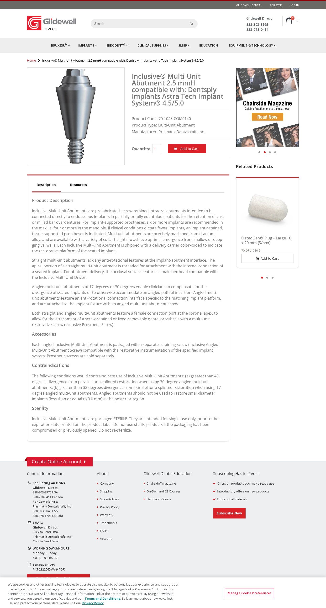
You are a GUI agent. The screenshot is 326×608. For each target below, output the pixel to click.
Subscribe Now (229, 513)
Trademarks (108, 523)
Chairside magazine (161, 483)
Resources (78, 184)
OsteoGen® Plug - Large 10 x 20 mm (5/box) (266, 240)
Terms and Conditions (102, 598)
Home (31, 60)
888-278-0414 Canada (48, 497)
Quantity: (141, 148)
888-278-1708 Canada (48, 515)
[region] (163, 592)
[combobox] (137, 23)
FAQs (103, 531)
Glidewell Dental (249, 5)
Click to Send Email (46, 532)
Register (276, 5)
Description (46, 184)
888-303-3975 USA (45, 492)
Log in (294, 5)
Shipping (106, 491)
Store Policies (109, 499)
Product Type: (144, 125)
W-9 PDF (58, 569)
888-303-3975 (257, 24)
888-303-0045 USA (45, 511)
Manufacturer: (145, 131)
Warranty (106, 515)
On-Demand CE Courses (163, 491)
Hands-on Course (159, 499)
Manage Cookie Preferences (249, 593)
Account (106, 538)
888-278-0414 (257, 29)
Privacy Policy (109, 507)
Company (107, 483)
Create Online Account (56, 461)
